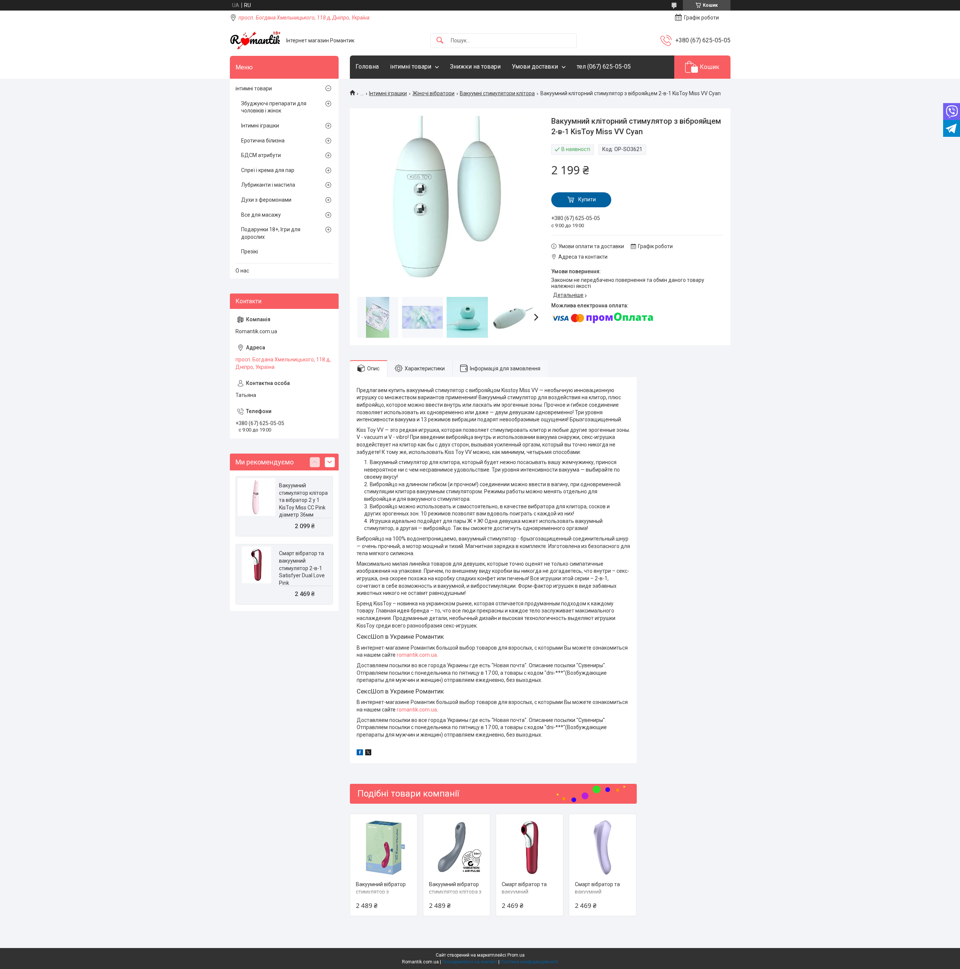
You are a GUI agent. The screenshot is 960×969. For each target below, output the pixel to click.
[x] (368, 753)
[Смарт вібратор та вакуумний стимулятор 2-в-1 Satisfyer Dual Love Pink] (529, 847)
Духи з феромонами (266, 200)
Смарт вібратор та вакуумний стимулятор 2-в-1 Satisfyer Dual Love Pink (302, 568)
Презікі (249, 252)
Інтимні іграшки (388, 93)
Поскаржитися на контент (469, 962)
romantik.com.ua (417, 655)
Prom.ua (516, 955)
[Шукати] (440, 40)
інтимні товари (410, 66)
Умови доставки (535, 66)
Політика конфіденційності (529, 962)
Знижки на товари (475, 66)
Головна (367, 66)
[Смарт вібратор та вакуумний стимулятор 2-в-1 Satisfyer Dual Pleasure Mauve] (602, 847)
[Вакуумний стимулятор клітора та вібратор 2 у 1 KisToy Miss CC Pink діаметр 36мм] (256, 497)
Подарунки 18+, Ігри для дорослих (270, 233)
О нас (242, 271)
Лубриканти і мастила (268, 185)
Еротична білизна (263, 141)
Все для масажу (261, 215)
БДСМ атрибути (261, 155)
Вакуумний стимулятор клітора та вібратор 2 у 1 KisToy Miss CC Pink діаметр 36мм (303, 500)
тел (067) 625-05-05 (604, 66)
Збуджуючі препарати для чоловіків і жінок (273, 107)
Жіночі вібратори (433, 93)
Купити (587, 199)
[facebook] (360, 753)
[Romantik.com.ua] (255, 40)
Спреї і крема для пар (267, 170)
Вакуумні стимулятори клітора (497, 93)
